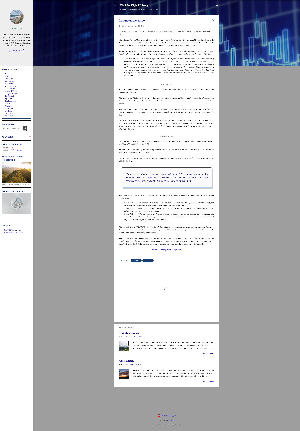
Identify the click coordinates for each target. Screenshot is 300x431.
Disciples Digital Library (134, 5)
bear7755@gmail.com (12, 230)
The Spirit (9, 78)
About (7, 103)
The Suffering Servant (129, 333)
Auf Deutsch (10, 88)
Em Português (10, 101)
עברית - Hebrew (11, 91)
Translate (19, 150)
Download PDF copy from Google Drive (166, 249)
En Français (9, 81)
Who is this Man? (126, 361)
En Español (9, 96)
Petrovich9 (171, 420)
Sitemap (8, 113)
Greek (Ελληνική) (12, 86)
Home (7, 73)
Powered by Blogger (168, 415)
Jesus (7, 76)
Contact (8, 106)
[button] (212, 20)
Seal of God (136, 260)
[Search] (217, 6)
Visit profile (16, 51)
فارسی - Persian (11, 93)
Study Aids (9, 115)
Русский (8, 98)
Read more (208, 353)
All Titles (8, 111)
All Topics (9, 108)
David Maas (17, 29)
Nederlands (9, 83)
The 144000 (148, 260)
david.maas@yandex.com (13, 232)
